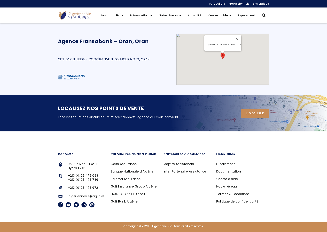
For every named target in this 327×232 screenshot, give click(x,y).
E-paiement (246, 15)
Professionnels (239, 4)
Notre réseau (168, 15)
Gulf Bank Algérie (124, 201)
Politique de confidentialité (237, 201)
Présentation (139, 15)
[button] (263, 15)
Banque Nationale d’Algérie (132, 171)
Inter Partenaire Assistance (185, 171)
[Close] (237, 39)
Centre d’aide (218, 15)
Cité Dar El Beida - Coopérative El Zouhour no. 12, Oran (104, 59)
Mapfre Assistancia (179, 164)
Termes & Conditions (233, 194)
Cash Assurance (124, 164)
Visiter (223, 48)
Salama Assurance (126, 179)
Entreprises (261, 4)
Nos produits (110, 15)
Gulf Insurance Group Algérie (134, 186)
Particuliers (217, 4)
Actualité (194, 15)
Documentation (228, 171)
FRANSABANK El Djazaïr (128, 194)
